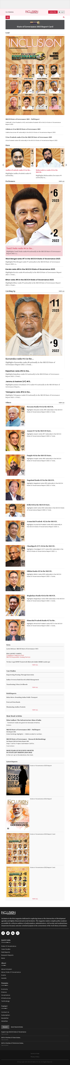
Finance (4, 992)
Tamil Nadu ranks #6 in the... (20, 248)
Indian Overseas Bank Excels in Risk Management (22, 680)
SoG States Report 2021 (22, 741)
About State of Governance (11, 972)
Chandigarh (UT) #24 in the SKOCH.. (41, 546)
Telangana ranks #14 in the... (18, 392)
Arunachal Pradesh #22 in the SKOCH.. (42, 521)
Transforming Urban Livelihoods (16, 684)
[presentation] (3, 165)
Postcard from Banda (13, 702)
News (3, 958)
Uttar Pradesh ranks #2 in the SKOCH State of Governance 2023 (29, 137)
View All (61, 181)
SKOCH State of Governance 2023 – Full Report (23, 119)
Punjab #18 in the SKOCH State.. (39, 456)
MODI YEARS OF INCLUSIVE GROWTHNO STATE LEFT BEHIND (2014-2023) (20, 751)
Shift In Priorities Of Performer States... (12, 1043)
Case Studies (5, 949)
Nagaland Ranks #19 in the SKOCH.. (41, 480)
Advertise (4, 1021)
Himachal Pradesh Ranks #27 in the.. (41, 621)
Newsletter (4, 1018)
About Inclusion (6, 969)
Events (3, 975)
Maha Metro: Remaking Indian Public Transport (21, 697)
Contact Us (5, 1012)
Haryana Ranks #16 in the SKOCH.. (40, 407)
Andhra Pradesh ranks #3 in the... (18, 170)
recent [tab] (5, 1027)
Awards (3, 978)
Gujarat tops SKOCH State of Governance (13, 1032)
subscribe (53, 12)
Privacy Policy (35, 1057)
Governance (5, 995)
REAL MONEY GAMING (18, 655)
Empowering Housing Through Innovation (20, 675)
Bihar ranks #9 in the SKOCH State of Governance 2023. (30, 280)
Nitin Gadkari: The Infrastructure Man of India (23, 720)
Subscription (5, 1015)
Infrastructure (6, 998)
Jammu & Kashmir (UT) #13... (18, 381)
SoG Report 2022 (11, 741)
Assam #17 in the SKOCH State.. (39, 431)
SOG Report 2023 (11, 732)
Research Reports (7, 955)
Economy (4, 989)
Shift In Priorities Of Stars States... (11, 1037)
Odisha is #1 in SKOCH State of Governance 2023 (23, 129)
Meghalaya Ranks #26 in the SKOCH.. (41, 596)
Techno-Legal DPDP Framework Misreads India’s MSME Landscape (28, 662)
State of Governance (8, 946)
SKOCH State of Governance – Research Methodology (26, 739)
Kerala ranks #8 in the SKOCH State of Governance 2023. (30, 269)
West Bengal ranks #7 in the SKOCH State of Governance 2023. (33, 259)
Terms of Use (35, 1053)
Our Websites (10, 12)
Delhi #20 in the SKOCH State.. (38, 505)
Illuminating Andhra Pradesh (15, 707)
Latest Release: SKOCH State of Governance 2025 (22, 649)
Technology (5, 1001)
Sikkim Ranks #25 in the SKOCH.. (39, 571)
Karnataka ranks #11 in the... (20, 359)
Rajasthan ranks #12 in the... (18, 371)
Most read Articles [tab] (17, 1027)
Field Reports (5, 952)
